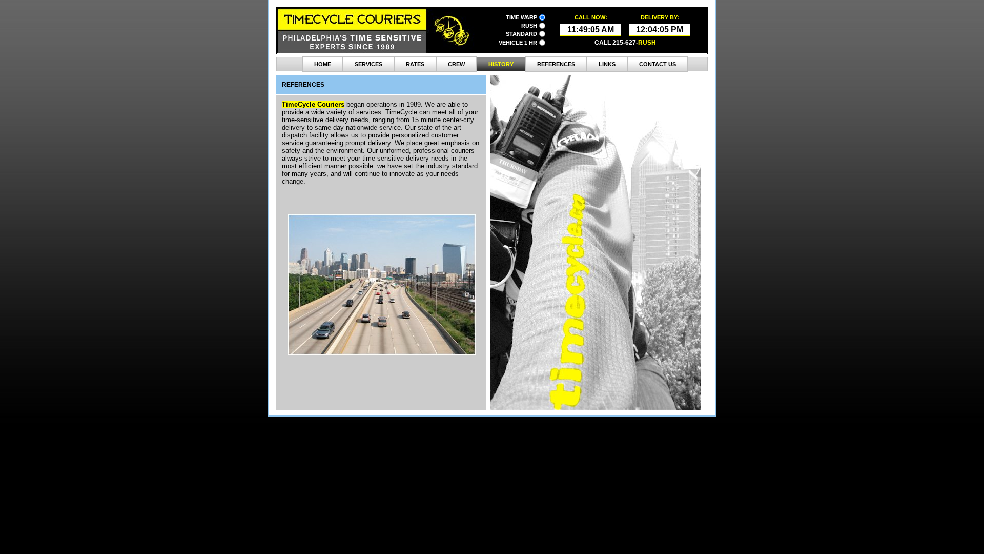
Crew (456, 64)
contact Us (657, 64)
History (501, 64)
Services (368, 64)
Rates (415, 64)
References (556, 64)
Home (322, 64)
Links (607, 64)
